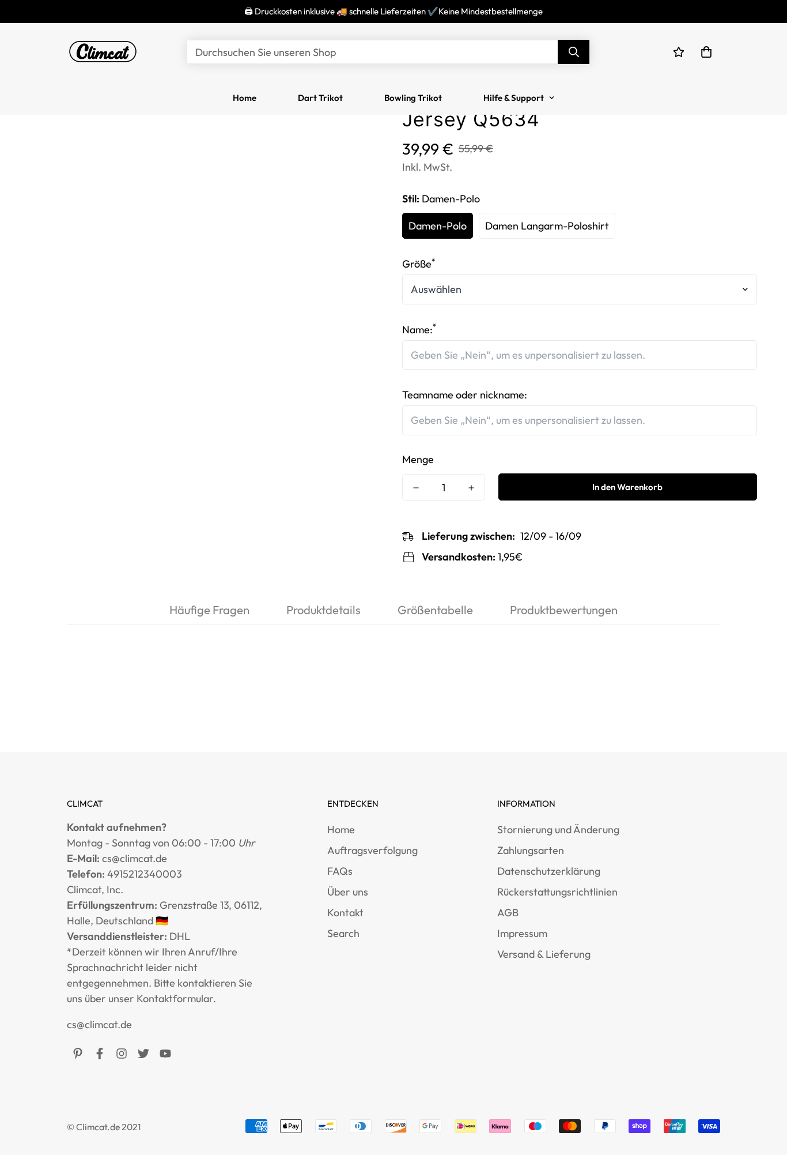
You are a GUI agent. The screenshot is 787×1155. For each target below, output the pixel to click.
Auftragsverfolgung (372, 850)
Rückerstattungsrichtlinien (557, 891)
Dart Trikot (320, 97)
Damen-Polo (437, 225)
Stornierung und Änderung (558, 829)
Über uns (347, 891)
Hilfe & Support (513, 97)
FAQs (340, 871)
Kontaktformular (175, 998)
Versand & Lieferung (544, 954)
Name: (419, 329)
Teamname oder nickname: (464, 394)
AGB (508, 912)
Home (244, 97)
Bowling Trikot (413, 97)
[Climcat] (103, 52)
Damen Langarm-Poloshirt (547, 225)
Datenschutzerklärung (548, 871)
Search (343, 933)
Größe (419, 263)
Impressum (522, 933)
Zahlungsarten (530, 850)
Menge (418, 459)
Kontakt (345, 912)
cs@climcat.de (99, 1024)
